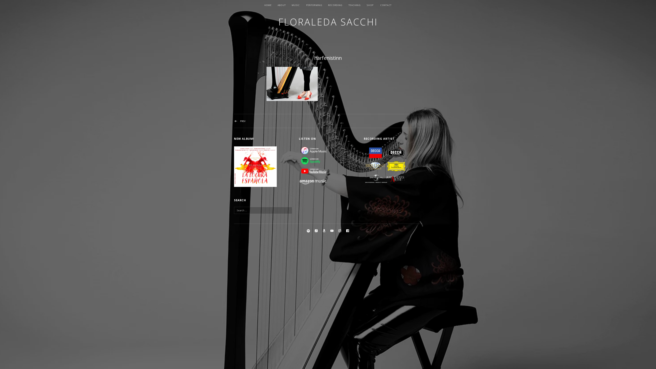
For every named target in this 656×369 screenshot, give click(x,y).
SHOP (370, 5)
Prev (242, 121)
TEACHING (354, 5)
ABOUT (282, 5)
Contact (386, 5)
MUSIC (296, 5)
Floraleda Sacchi (328, 21)
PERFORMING (314, 5)
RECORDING (335, 5)
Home (268, 5)
